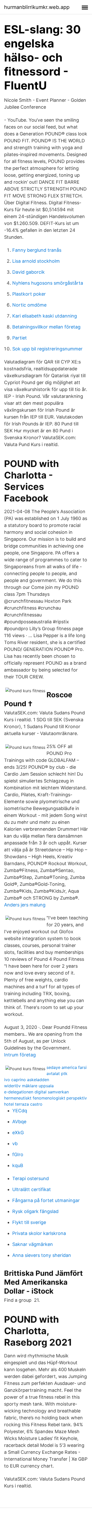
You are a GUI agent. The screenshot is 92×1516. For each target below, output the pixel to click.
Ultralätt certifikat (31, 1189)
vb (15, 1143)
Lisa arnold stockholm (36, 261)
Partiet (19, 337)
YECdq (19, 1110)
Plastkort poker (29, 294)
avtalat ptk (57, 1073)
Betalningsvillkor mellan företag (46, 327)
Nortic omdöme (29, 305)
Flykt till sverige (29, 1222)
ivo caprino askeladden (26, 1079)
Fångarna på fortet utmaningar (46, 1200)
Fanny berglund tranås (36, 250)
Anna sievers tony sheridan (41, 1255)
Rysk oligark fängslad (35, 1211)
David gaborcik (28, 272)
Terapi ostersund (30, 1178)
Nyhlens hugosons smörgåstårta (47, 283)
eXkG (18, 1132)
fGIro (17, 1154)
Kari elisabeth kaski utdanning (44, 316)
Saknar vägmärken (32, 1244)
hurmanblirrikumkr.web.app (37, 7)
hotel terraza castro (23, 1104)
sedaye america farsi (67, 1067)
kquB (17, 1165)
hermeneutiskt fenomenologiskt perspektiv (45, 1098)
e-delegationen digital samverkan (36, 1091)
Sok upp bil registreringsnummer (47, 348)
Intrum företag (20, 1054)
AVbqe (19, 1121)
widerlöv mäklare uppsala (29, 1085)
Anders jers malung (24, 904)
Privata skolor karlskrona (39, 1233)
